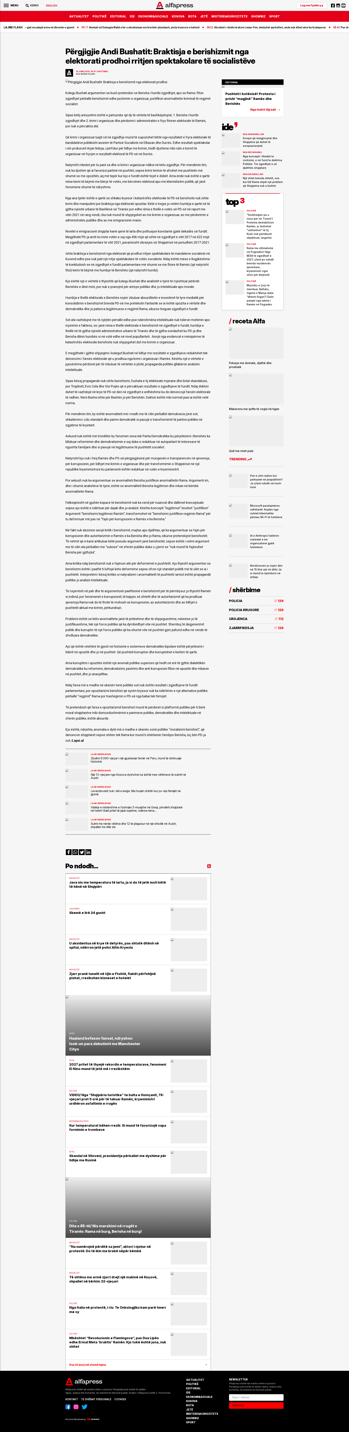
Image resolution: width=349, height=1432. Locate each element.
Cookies (120, 1399)
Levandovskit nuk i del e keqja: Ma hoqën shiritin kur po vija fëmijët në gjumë (136, 792)
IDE (132, 16)
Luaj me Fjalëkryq (311, 5)
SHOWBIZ (258, 16)
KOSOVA (178, 16)
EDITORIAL (118, 16)
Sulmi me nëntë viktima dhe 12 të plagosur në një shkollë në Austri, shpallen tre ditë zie (133, 825)
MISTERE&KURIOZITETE (229, 16)
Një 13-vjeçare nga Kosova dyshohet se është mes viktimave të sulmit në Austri (138, 776)
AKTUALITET (79, 16)
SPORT (274, 16)
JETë (204, 16)
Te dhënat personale (96, 1399)
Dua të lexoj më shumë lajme (87, 1364)
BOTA (192, 16)
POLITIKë (100, 16)
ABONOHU (238, 1405)
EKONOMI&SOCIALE (153, 16)
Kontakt (71, 1399)
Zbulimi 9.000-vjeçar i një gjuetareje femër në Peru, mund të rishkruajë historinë (136, 759)
